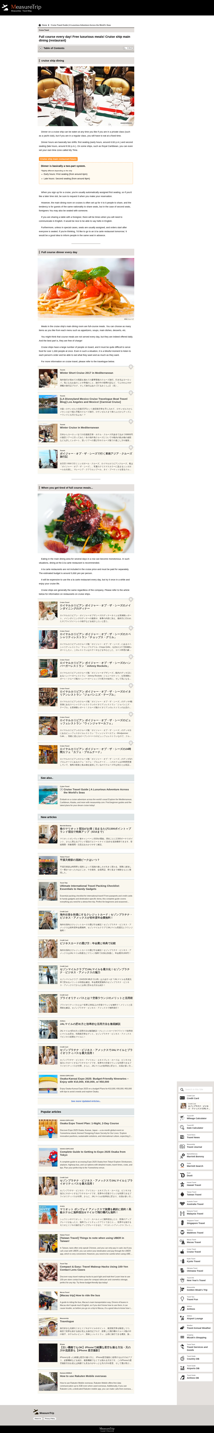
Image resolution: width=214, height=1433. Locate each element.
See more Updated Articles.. (86, 1101)
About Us (38, 1419)
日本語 (129, 48)
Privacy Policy (50, 1419)
